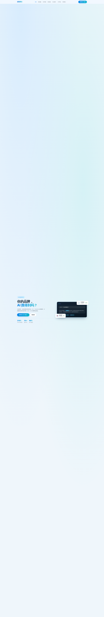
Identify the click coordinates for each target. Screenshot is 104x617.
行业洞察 (54, 1)
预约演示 (33, 314)
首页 (36, 1)
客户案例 (44, 1)
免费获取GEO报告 (83, 1)
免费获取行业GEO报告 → (23, 314)
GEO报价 (49, 1)
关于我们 (59, 1)
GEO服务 (39, 1)
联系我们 (64, 1)
